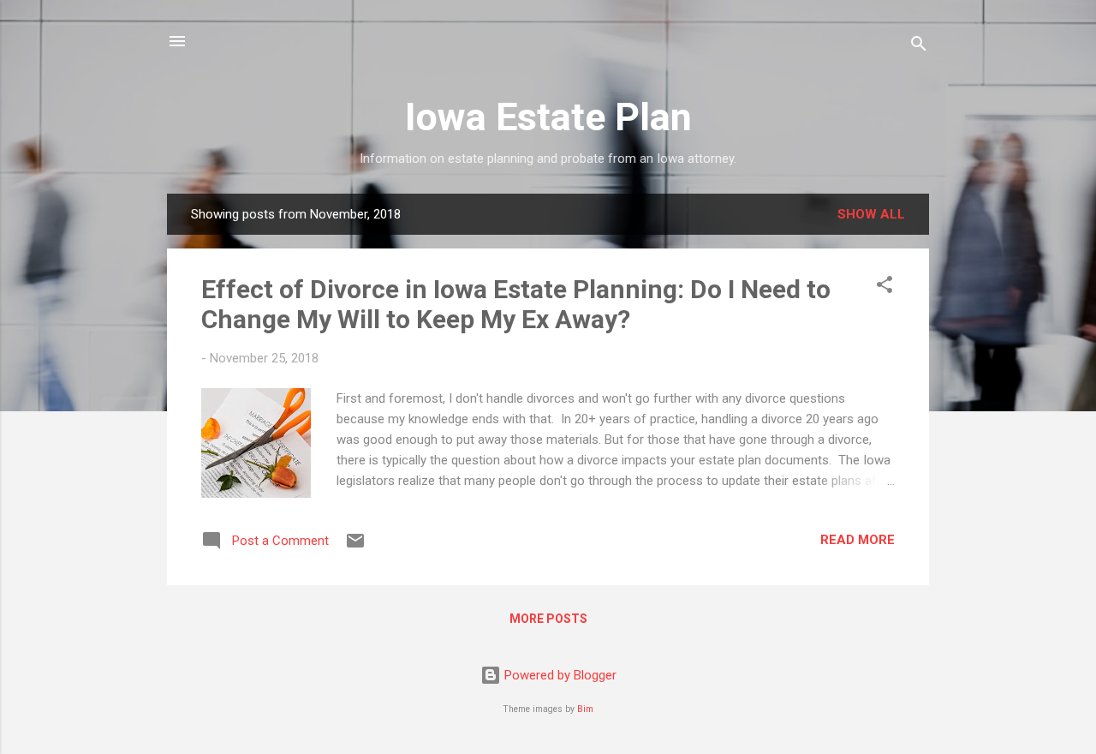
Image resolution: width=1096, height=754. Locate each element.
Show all (871, 214)
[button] (884, 287)
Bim (585, 709)
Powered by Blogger (558, 675)
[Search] (918, 47)
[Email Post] (355, 546)
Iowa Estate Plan (548, 117)
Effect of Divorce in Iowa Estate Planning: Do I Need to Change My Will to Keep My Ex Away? (516, 304)
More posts (548, 618)
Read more (857, 540)
